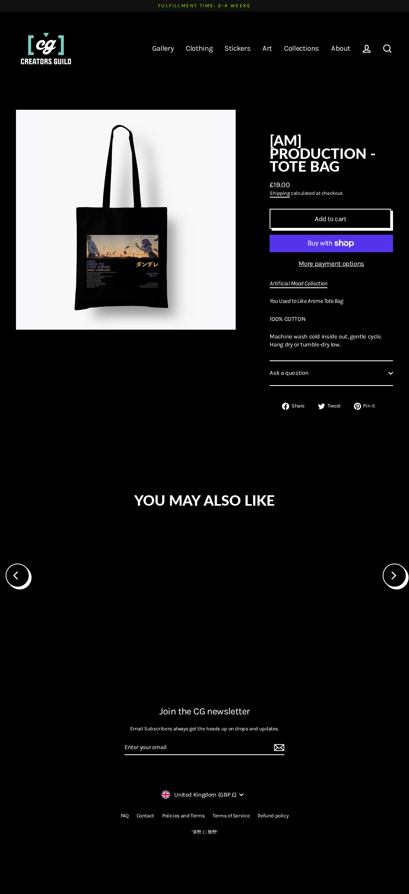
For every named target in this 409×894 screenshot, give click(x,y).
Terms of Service (231, 816)
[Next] (395, 575)
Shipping (280, 193)
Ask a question (289, 372)
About (340, 48)
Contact (145, 816)
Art (267, 48)
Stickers (237, 48)
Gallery (163, 48)
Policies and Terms (183, 816)
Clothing (199, 48)
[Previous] (18, 575)
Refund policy (273, 816)
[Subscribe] (278, 748)
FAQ (125, 816)
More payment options (331, 263)
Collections (301, 48)
